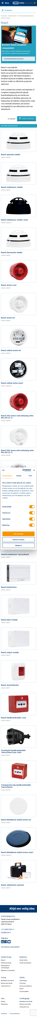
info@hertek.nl (6, 932)
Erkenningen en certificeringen (5, 966)
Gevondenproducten (9, 126)
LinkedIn (2, 941)
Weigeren (18, 545)
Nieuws (3, 960)
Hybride (3, 18)
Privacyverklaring (15, 1013)
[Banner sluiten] (34, 470)
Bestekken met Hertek (7, 980)
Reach (8, 18)
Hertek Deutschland (25, 963)
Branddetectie (12, 16)
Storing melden (29, 3)
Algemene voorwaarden (8, 970)
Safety (22, 978)
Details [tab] (18, 476)
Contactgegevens (8, 916)
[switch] (32, 512)
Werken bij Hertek (6, 963)
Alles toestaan (18, 534)
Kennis (21, 988)
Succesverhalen (24, 991)
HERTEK (18, 3)
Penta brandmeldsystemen (25, 16)
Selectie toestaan (18, 539)
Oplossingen (23, 980)
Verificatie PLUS (5, 986)
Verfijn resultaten (28, 118)
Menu (7, 3)
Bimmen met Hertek (6, 983)
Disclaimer (4, 1013)
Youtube (9, 941)
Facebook (5, 941)
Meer (18, 10)
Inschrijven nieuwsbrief (10, 947)
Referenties (4, 1004)
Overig (3, 978)
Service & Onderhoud (26, 986)
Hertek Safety (23, 960)
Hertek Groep (6, 957)
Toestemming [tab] (7, 476)
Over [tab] (30, 476)
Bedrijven (23, 957)
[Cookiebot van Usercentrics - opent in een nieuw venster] (23, 470)
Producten (4, 16)
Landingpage (25, 998)
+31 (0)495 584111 (7, 929)
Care (3, 998)
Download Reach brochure (13, 59)
